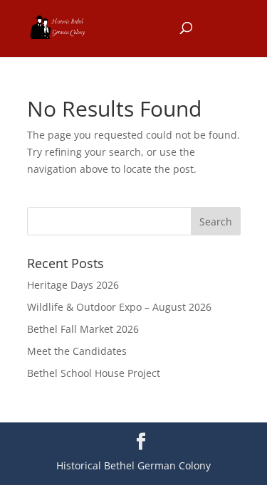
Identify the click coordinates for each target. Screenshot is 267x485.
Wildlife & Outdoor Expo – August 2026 (119, 307)
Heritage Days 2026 (73, 285)
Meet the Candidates (77, 351)
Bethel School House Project (93, 373)
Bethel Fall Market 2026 (83, 329)
